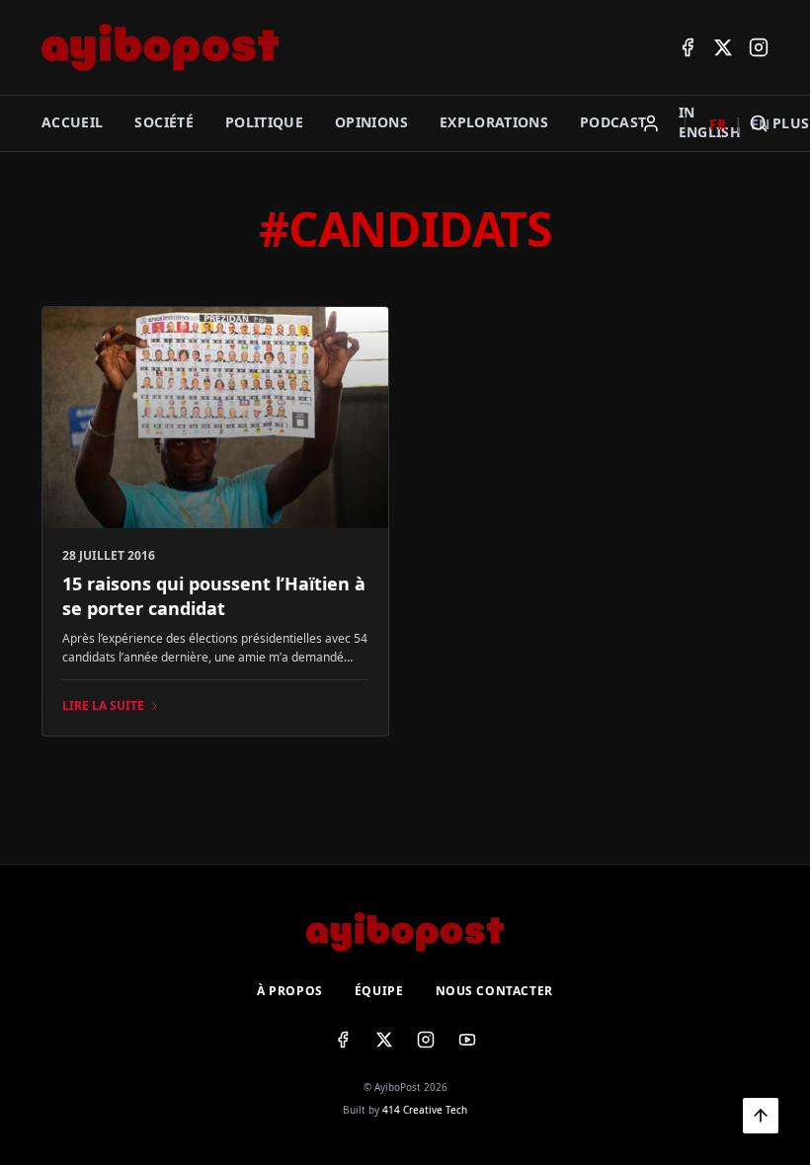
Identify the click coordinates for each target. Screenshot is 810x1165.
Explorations (494, 122)
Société (163, 122)
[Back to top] (760, 1115)
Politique (264, 122)
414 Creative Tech (424, 1110)
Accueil (72, 122)
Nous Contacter (494, 991)
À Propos (290, 991)
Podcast (613, 122)
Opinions (371, 122)
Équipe (379, 991)
